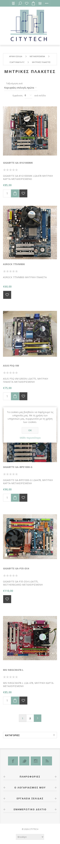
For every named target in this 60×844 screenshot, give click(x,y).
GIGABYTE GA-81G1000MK (18, 162)
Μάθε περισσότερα (30, 437)
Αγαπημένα (26, 3)
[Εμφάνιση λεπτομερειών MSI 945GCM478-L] (30, 638)
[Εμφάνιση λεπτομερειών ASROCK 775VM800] (30, 232)
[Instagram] (36, 760)
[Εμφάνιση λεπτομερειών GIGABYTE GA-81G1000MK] (30, 131)
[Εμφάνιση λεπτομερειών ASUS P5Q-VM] (30, 334)
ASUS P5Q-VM (11, 365)
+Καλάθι (15, 193)
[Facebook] (13, 760)
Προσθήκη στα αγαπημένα (23, 193)
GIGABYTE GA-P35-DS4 (16, 568)
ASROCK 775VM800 (14, 264)
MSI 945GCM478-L (13, 669)
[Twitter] (24, 760)
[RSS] (47, 760)
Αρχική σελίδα (15, 56)
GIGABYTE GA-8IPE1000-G (17, 467)
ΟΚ (30, 430)
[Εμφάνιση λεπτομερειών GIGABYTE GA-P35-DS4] (30, 537)
